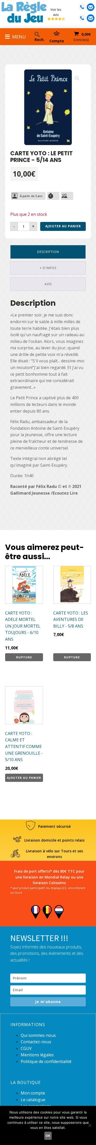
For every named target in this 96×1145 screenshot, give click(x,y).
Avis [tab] (48, 284)
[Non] (89, 1125)
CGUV (26, 1048)
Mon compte (33, 1093)
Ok (48, 1136)
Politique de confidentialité (46, 1061)
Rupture (24, 657)
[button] (77, 78)
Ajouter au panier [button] (24, 778)
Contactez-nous (36, 1042)
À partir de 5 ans (31, 196)
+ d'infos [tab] (48, 268)
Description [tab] (48, 252)
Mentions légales (37, 1055)
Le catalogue (33, 1099)
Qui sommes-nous (38, 1035)
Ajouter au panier (63, 226)
